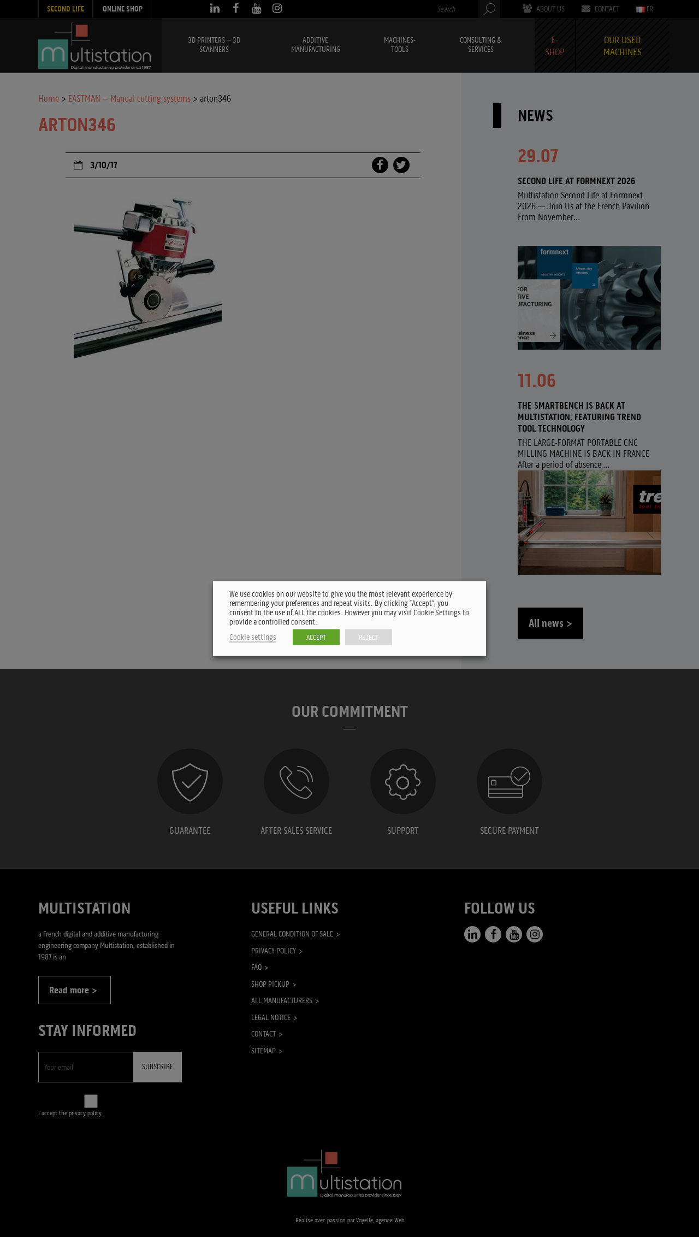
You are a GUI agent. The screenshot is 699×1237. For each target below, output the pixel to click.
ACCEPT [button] (316, 637)
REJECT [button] (368, 637)
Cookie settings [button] (252, 637)
